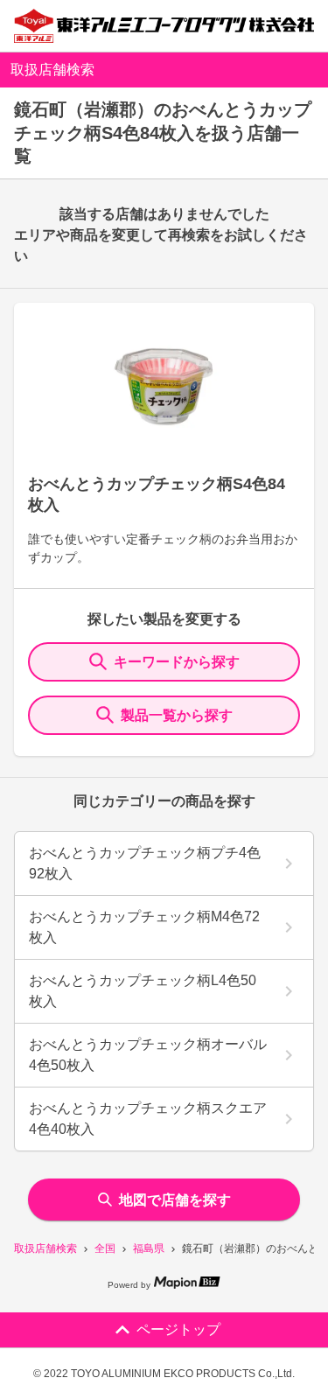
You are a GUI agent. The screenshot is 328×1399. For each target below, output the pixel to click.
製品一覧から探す (177, 715)
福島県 (148, 1248)
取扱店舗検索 (45, 1248)
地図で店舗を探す (175, 1200)
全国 (104, 1248)
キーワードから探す (177, 661)
